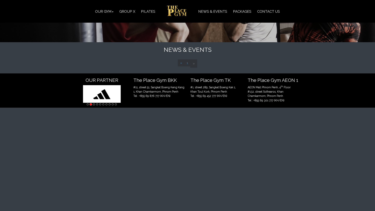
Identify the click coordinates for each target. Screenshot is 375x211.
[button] (104, 11)
